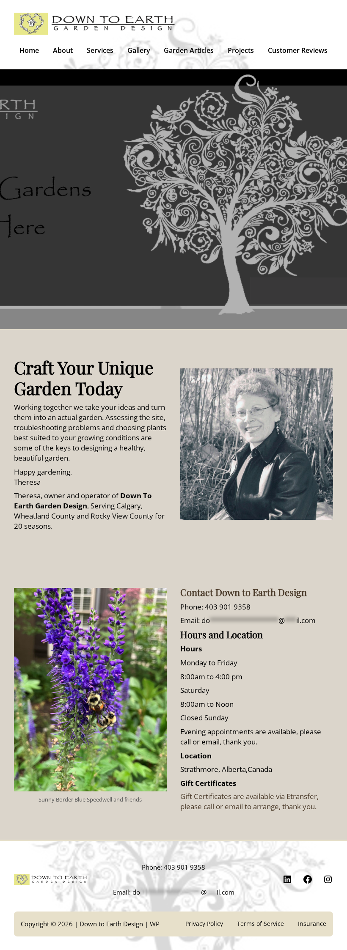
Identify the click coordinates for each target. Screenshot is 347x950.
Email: (248, 620)
